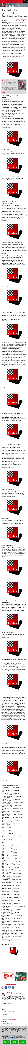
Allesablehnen (14, 1042)
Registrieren (14, 1019)
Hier (19, 1035)
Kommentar (4, 1021)
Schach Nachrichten (11, 5)
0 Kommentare (24, 19)
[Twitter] (9, 987)
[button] (9, 1)
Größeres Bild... (5, 780)
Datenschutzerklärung (11, 1038)
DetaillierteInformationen (6, 1042)
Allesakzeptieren (22, 1042)
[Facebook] (6, 987)
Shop (2, 1)
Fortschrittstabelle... (6, 960)
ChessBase (9, 992)
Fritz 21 (4, 80)
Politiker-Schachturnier (11, 984)
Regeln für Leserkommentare (7, 1011)
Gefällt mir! (18, 19)
